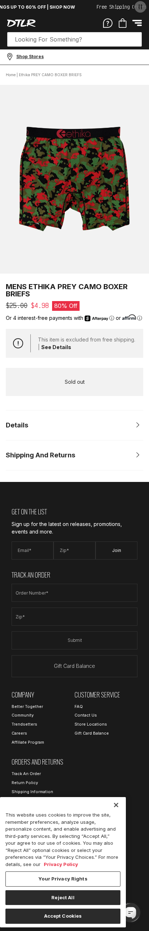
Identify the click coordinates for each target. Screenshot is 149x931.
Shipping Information (32, 791)
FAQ (78, 706)
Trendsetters (24, 724)
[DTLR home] (21, 23)
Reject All (62, 897)
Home (11, 75)
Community (23, 715)
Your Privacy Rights (62, 879)
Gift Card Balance (74, 666)
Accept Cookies (63, 916)
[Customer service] (107, 23)
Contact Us (85, 715)
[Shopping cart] (122, 23)
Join (116, 550)
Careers (19, 733)
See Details (56, 347)
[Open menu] (137, 23)
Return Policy (25, 782)
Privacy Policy (61, 864)
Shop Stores (30, 56)
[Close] (116, 805)
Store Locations (90, 724)
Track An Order (26, 773)
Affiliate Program (28, 742)
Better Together (27, 706)
